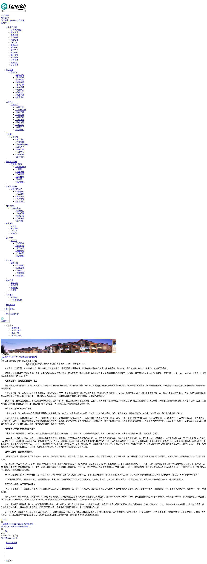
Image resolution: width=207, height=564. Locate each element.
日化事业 (9, 134)
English (13, 20)
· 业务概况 (19, 211)
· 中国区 (18, 169)
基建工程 (14, 45)
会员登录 (20, 20)
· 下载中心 (19, 152)
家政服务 (14, 35)
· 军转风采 (19, 270)
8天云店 (14, 42)
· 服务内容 (19, 246)
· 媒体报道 (15, 328)
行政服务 (14, 60)
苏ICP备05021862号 (9, 538)
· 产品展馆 (19, 194)
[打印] (27, 365)
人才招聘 (5, 15)
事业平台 (9, 223)
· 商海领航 (19, 265)
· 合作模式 (19, 142)
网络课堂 (5, 18)
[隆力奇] (13, 9)
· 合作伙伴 (19, 218)
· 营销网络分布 (21, 144)
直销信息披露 (11, 543)
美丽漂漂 (14, 288)
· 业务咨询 (19, 154)
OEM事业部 (16, 208)
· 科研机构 (19, 80)
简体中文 (5, 20)
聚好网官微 (10, 309)
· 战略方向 (19, 92)
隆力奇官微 (10, 305)
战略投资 (14, 40)
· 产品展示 (19, 174)
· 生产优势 (19, 248)
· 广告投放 (19, 125)
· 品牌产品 (19, 127)
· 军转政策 (19, 268)
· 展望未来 (19, 273)
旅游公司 (14, 63)
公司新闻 (33, 357)
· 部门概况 (19, 243)
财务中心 (14, 50)
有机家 (13, 290)
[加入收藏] (34, 365)
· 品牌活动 (19, 117)
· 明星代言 (19, 122)
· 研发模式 (19, 90)
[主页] (2, 359)
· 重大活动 (19, 197)
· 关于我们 (19, 139)
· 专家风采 (19, 87)
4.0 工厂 (9, 238)
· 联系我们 (19, 97)
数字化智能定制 (12, 314)
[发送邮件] (31, 365)
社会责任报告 (16, 300)
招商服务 (14, 65)
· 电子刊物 (15, 333)
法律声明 (9, 548)
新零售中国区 (11, 162)
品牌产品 (9, 102)
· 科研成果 (19, 82)
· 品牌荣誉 (19, 115)
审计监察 (14, 55)
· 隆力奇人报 (16, 335)
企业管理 (14, 58)
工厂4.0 (14, 241)
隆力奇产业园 (11, 27)
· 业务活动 (19, 177)
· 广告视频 (19, 120)
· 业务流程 (19, 216)
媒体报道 (24, 357)
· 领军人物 (19, 85)
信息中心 (14, 52)
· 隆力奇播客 (16, 330)
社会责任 (9, 295)
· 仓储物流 (19, 253)
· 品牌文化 (19, 107)
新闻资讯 (15, 357)
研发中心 (14, 72)
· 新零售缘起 (20, 167)
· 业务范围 (19, 213)
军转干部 (9, 260)
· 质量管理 (19, 251)
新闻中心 (5, 23)
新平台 (13, 226)
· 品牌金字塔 (20, 110)
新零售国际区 (11, 186)
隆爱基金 (14, 297)
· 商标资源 (19, 112)
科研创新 (9, 70)
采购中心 (14, 47)
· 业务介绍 (19, 75)
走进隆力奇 (6, 357)
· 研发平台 (19, 95)
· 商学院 (18, 179)
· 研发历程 (19, 77)
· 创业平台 (19, 172)
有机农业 (14, 32)
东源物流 (14, 285)
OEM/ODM (10, 206)
